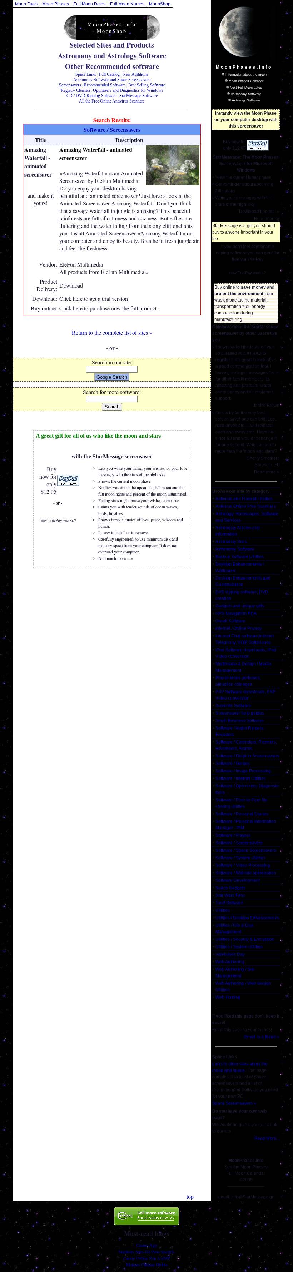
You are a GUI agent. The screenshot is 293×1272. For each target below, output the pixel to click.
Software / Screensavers (239, 842)
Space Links (85, 74)
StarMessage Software (138, 95)
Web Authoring (229, 961)
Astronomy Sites (231, 541)
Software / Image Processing (243, 771)
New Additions (135, 74)
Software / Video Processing (242, 865)
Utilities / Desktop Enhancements (247, 917)
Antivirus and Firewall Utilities (244, 498)
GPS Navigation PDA (236, 613)
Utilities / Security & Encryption (244, 939)
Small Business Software (239, 720)
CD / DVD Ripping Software (91, 95)
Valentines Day (230, 954)
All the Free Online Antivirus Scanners (112, 101)
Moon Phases (55, 3)
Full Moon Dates (89, 3)
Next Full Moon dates (246, 87)
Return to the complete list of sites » (112, 332)
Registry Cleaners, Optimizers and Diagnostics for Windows (112, 90)
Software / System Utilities (240, 857)
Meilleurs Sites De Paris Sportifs (146, 1251)
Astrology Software (246, 100)
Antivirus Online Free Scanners (245, 506)
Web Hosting (227, 997)
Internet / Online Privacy (238, 628)
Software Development (237, 880)
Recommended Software (104, 85)
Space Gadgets (230, 887)
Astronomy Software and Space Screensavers (111, 79)
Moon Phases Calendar (246, 81)
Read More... (266, 1138)
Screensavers (70, 85)
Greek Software (230, 620)
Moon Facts (26, 3)
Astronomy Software (246, 94)
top (190, 1196)
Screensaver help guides (239, 713)
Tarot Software (229, 902)
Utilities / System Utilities (239, 946)
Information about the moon (246, 74)
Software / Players (232, 835)
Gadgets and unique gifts (239, 605)
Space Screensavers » (234, 1103)
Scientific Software (233, 705)
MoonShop (159, 3)
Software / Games (232, 763)
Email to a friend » (261, 1036)
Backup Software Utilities (239, 556)
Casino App (146, 1245)
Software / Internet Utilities (240, 778)
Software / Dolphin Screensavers (247, 756)
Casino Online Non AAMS (146, 1258)
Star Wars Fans (230, 895)
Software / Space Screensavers (245, 850)
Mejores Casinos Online (146, 1264)
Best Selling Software (146, 85)
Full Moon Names (127, 3)
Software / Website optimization (245, 872)
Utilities (222, 910)
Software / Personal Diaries (241, 813)
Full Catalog (109, 74)
